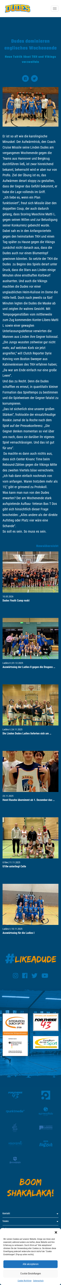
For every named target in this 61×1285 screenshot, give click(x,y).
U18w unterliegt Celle (14, 866)
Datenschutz (38, 1281)
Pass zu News (10, 611)
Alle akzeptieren (30, 1264)
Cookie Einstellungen (30, 1273)
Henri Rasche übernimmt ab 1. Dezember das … (29, 800)
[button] (56, 1232)
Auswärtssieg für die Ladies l (18, 932)
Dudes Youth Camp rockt (16, 600)
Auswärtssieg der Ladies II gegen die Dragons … (29, 667)
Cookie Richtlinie (25, 1281)
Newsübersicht (47, 546)
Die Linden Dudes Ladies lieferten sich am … (27, 733)
